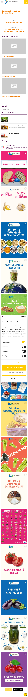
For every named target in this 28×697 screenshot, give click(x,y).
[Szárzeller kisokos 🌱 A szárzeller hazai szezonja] (14, 454)
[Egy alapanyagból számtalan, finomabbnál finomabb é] (14, 204)
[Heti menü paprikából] (4, 135)
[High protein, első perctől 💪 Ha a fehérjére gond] (14, 311)
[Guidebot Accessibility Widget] (25, 694)
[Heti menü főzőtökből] (4, 119)
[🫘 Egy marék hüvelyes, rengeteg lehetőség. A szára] (14, 239)
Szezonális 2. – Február (8, 76)
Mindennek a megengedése (14, 367)
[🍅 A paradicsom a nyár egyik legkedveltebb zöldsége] (14, 562)
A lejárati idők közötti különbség (11, 96)
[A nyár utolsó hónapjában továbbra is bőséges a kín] (14, 526)
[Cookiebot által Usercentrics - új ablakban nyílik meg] (20, 317)
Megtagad (14, 378)
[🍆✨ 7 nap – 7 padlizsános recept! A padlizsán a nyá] (14, 597)
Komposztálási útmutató (14, 22)
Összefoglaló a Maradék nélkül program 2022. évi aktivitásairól (14, 30)
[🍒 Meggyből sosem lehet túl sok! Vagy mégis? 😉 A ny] (14, 669)
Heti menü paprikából (14, 133)
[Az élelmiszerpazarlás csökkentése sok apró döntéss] (14, 418)
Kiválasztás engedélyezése (14, 373)
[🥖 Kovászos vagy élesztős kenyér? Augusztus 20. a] (14, 168)
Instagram (6, 141)
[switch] (24, 347)
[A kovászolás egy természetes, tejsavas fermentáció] (14, 275)
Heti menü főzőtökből (14, 118)
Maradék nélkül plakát (8, 56)
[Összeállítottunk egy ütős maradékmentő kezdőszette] (14, 383)
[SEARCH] (25, 109)
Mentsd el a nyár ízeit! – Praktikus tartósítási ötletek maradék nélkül (17, 126)
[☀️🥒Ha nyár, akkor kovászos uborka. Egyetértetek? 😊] (14, 633)
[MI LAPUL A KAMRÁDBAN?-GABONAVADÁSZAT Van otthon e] (14, 490)
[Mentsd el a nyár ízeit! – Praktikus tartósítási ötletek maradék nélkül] (4, 127)
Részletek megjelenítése (17, 362)
